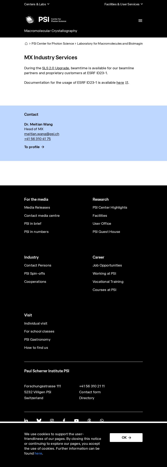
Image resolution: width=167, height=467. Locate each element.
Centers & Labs (35, 4)
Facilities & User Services (122, 4)
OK (124, 437)
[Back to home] (45, 19)
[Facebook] (64, 421)
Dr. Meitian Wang (38, 124)
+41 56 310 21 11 (92, 386)
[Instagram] (52, 421)
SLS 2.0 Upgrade (55, 68)
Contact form (90, 392)
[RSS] (89, 421)
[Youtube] (76, 421)
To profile (32, 147)
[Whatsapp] (101, 421)
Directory (86, 398)
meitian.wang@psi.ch (41, 134)
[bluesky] (39, 421)
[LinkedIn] (26, 421)
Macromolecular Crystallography (50, 31)
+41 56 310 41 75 (37, 139)
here (38, 453)
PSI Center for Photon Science (53, 43)
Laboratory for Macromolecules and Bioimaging (111, 43)
